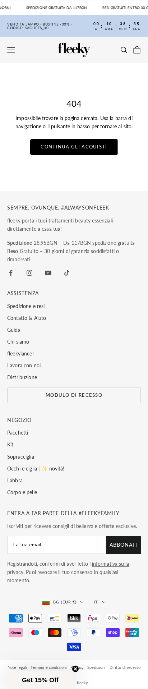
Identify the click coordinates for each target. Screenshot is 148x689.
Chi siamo (18, 342)
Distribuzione (22, 377)
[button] (40, 680)
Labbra (15, 480)
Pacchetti (17, 433)
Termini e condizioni (49, 667)
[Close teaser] (75, 668)
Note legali (17, 667)
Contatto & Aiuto (26, 318)
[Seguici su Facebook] (10, 272)
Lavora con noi (24, 365)
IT (96, 602)
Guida (13, 330)
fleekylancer (20, 353)
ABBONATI (123, 545)
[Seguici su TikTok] (66, 272)
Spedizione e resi (26, 306)
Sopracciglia (20, 457)
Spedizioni (96, 667)
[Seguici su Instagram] (29, 272)
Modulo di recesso (74, 395)
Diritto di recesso (125, 667)
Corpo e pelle (22, 492)
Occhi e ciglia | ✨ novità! (36, 468)
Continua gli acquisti (74, 147)
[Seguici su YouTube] (48, 272)
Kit (10, 444)
